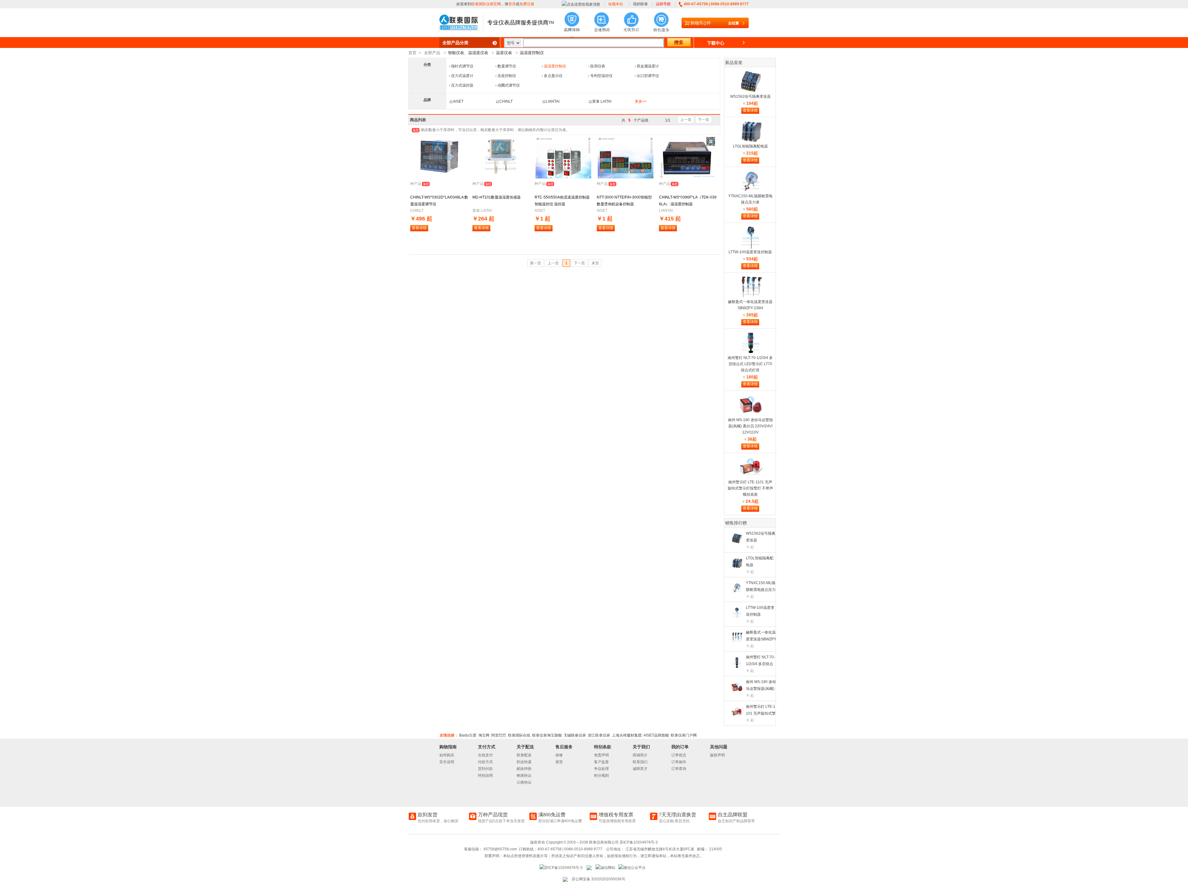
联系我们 (640, 762)
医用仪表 (597, 66)
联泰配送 (524, 755)
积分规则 (601, 775)
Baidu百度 (467, 735)
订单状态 (678, 755)
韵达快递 (524, 762)
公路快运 (524, 782)
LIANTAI (552, 101)
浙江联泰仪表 (599, 735)
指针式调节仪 (462, 66)
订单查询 (678, 769)
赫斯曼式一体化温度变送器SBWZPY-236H (761, 639)
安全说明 (446, 762)
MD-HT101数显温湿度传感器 (496, 197)
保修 (559, 755)
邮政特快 (524, 769)
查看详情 (419, 228)
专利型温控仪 (601, 76)
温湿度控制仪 (532, 52)
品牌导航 (663, 4)
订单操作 (678, 762)
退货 (559, 762)
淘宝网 (483, 735)
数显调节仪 (506, 66)
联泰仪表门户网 (684, 735)
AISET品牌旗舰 (656, 735)
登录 (512, 4)
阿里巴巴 (498, 735)
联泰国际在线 (519, 735)
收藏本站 (615, 4)
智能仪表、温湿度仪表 (468, 52)
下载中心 (715, 43)
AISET (458, 101)
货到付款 (485, 769)
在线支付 (485, 755)
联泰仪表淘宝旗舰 (547, 735)
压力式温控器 (462, 85)
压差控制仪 (506, 76)
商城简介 (640, 755)
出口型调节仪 (648, 76)
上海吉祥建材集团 (627, 735)
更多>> (641, 101)
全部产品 (432, 52)
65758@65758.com (500, 849)
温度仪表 (504, 52)
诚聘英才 (640, 769)
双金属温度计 (648, 66)
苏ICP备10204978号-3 (639, 842)
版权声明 (717, 755)
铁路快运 (524, 775)
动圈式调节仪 (508, 85)
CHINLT (506, 101)
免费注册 (526, 4)
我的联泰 (640, 4)
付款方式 (485, 762)
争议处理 (601, 769)
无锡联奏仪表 (575, 735)
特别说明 (485, 775)
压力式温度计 (462, 76)
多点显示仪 (553, 76)
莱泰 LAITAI (601, 101)
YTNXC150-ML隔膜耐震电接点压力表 (761, 590)
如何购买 (446, 755)
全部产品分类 (455, 42)
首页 (412, 52)
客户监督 (601, 762)
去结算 (733, 23)
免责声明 (601, 755)
